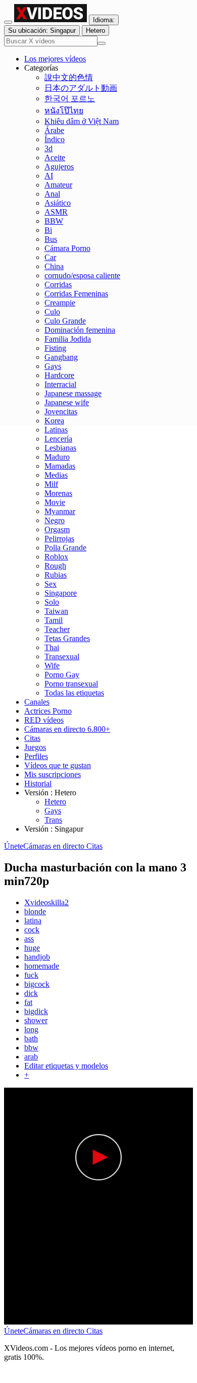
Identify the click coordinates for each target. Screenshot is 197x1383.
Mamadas (59, 466)
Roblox (56, 556)
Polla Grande (65, 547)
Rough (55, 565)
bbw (31, 1047)
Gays (52, 810)
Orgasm (57, 529)
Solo (51, 602)
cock (31, 929)
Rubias (55, 575)
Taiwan (56, 611)
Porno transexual (71, 683)
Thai (51, 647)
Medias (56, 475)
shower (35, 1020)
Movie (54, 502)
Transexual (61, 656)
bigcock (37, 984)
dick (31, 993)
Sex (50, 584)
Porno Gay (61, 674)
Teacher (57, 629)
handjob (37, 957)
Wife (52, 665)
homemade (41, 966)
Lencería (58, 438)
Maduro (57, 457)
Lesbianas (60, 448)
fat (28, 1002)
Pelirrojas (59, 538)
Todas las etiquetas (74, 692)
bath (31, 1038)
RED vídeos (44, 720)
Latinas (56, 429)
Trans (53, 819)
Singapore (60, 593)
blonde (35, 911)
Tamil (53, 620)
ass (29, 938)
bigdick (36, 1011)
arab (31, 1056)
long (31, 1029)
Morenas (58, 493)
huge (32, 948)
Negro (54, 520)
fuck (31, 975)
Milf (51, 484)
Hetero (55, 801)
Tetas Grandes (67, 638)
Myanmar (59, 511)
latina (32, 920)
